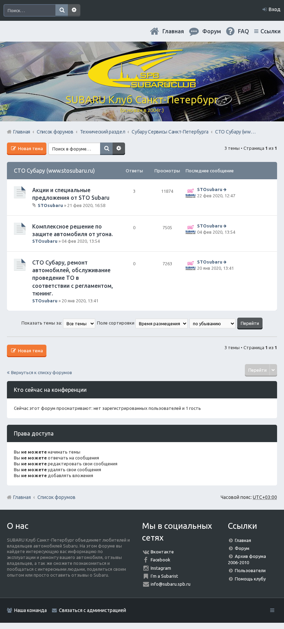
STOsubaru (50, 205)
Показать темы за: (42, 322)
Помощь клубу (250, 578)
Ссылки (270, 31)
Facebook (160, 559)
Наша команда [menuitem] (30, 610)
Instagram (161, 568)
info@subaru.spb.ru (170, 583)
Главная (173, 31)
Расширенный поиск (74, 10)
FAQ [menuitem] (243, 31)
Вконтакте (162, 551)
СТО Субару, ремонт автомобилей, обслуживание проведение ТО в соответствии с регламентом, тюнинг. (72, 278)
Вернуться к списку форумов (41, 372)
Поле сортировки (116, 322)
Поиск (61, 10)
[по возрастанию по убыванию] (212, 322)
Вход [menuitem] (275, 9)
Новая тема (30, 148)
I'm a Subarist (164, 576)
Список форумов (56, 497)
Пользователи (250, 570)
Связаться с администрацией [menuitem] (92, 610)
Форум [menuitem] (211, 31)
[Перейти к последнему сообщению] (225, 189)
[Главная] (142, 85)
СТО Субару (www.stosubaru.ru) (54, 170)
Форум (242, 548)
